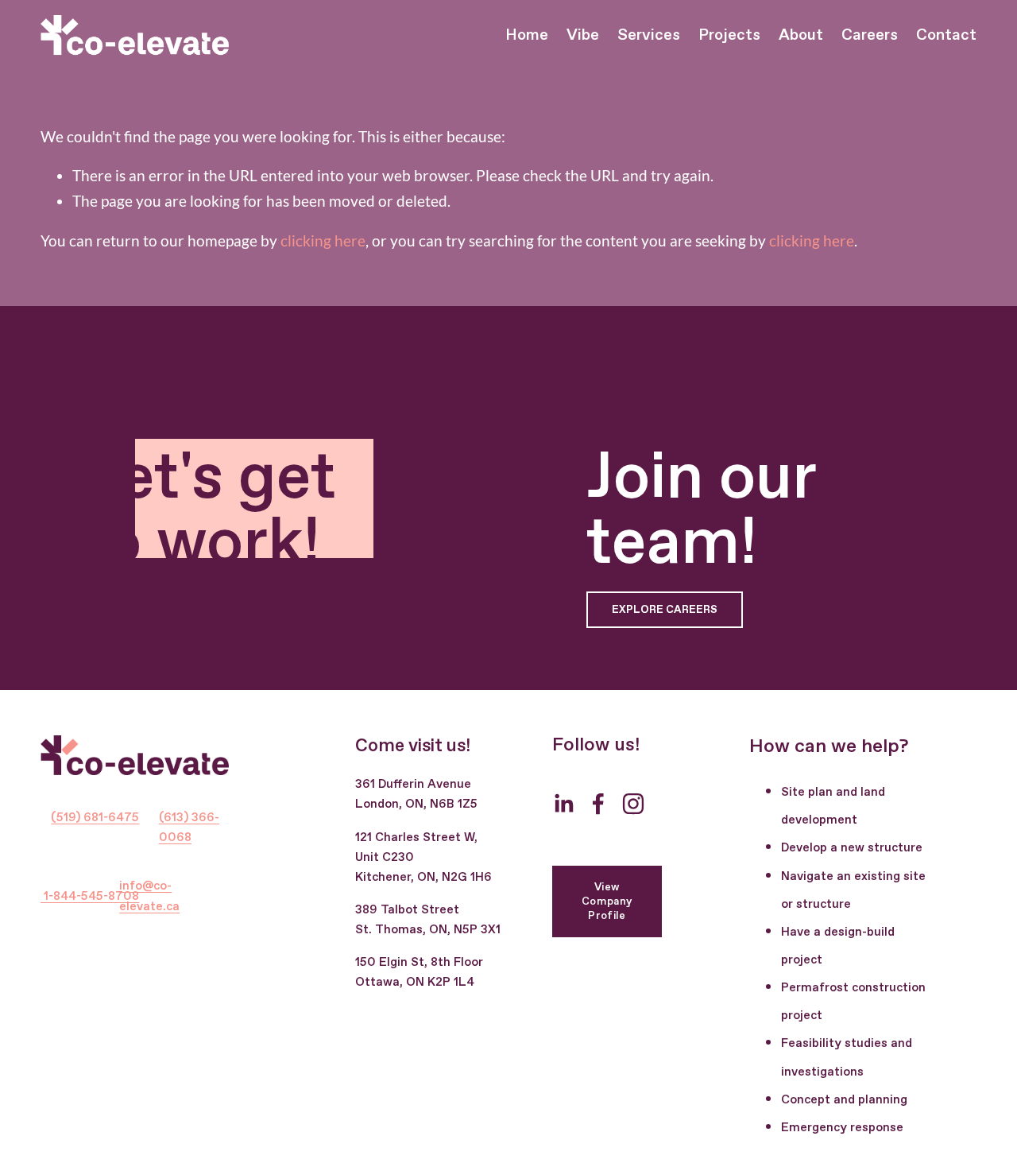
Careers (869, 35)
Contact (946, 35)
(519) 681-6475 (95, 818)
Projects (729, 35)
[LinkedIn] (563, 804)
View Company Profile (607, 901)
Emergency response (842, 1128)
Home (526, 35)
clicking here (322, 240)
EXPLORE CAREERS (664, 610)
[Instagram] (633, 804)
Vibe (583, 35)
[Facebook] (598, 804)
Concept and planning (844, 1100)
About (801, 35)
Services (648, 35)
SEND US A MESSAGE (161, 610)
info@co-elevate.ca (149, 896)
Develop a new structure (851, 848)
